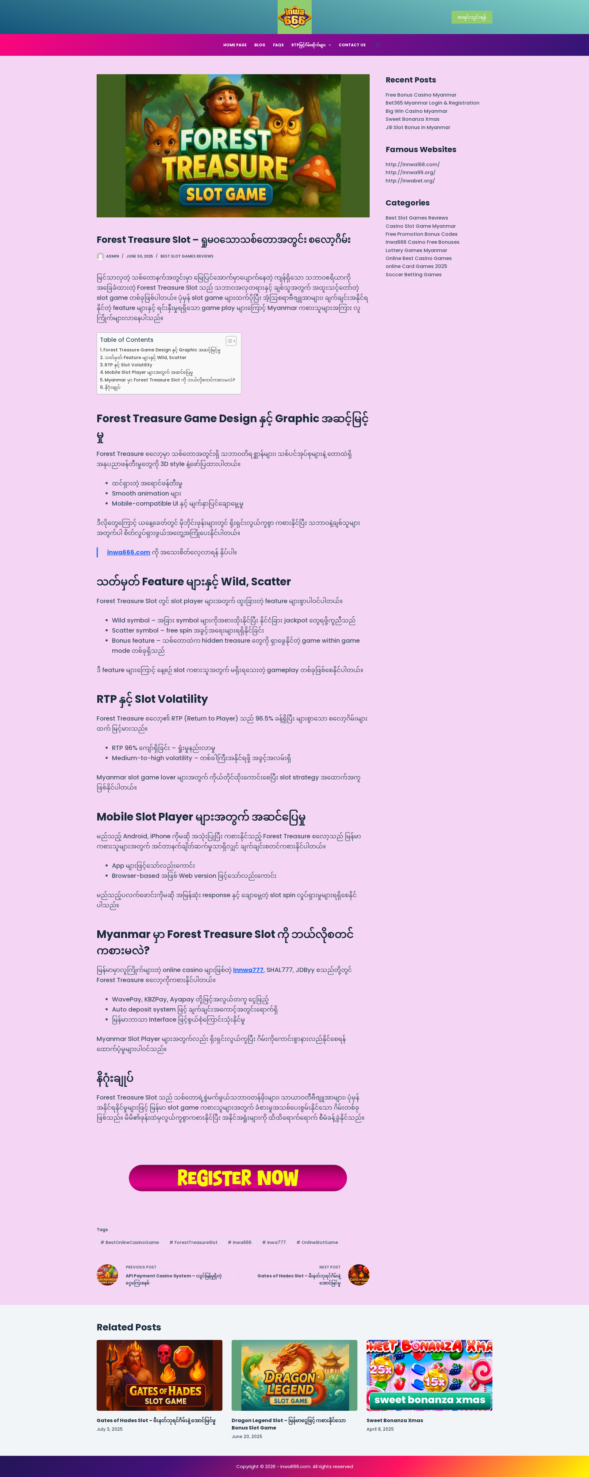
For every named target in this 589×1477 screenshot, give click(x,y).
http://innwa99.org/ (411, 172)
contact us (352, 45)
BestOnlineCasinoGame (129, 1242)
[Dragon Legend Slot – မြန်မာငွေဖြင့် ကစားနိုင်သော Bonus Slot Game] (294, 1375)
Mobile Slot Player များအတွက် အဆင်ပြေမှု (149, 372)
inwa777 (274, 1242)
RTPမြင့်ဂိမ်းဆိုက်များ (308, 45)
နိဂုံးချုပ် (113, 387)
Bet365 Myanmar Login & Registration (432, 102)
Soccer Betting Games (414, 274)
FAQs (278, 45)
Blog (259, 45)
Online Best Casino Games (419, 258)
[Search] (378, 45)
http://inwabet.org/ (410, 180)
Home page (235, 45)
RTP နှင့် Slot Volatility (128, 365)
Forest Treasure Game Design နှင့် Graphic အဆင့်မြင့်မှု (162, 350)
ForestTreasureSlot (193, 1242)
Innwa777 (248, 970)
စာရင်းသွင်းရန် (472, 17)
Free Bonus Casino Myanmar (421, 94)
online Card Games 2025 (416, 266)
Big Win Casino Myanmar (417, 111)
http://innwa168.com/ (413, 164)
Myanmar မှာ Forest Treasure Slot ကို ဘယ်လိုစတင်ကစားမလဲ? (170, 380)
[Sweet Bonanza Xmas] (429, 1375)
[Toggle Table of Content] (228, 341)
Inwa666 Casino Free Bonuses (423, 242)
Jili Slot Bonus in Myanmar (418, 127)
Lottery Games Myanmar (416, 250)
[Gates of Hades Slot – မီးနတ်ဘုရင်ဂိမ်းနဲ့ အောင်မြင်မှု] (159, 1375)
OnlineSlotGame (317, 1242)
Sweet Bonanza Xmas (413, 119)
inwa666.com (128, 552)
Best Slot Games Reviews (187, 256)
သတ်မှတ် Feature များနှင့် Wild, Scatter (146, 357)
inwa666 (240, 1242)
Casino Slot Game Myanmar (421, 226)
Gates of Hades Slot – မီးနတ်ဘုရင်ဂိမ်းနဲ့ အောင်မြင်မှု (156, 1420)
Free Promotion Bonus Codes (422, 234)
